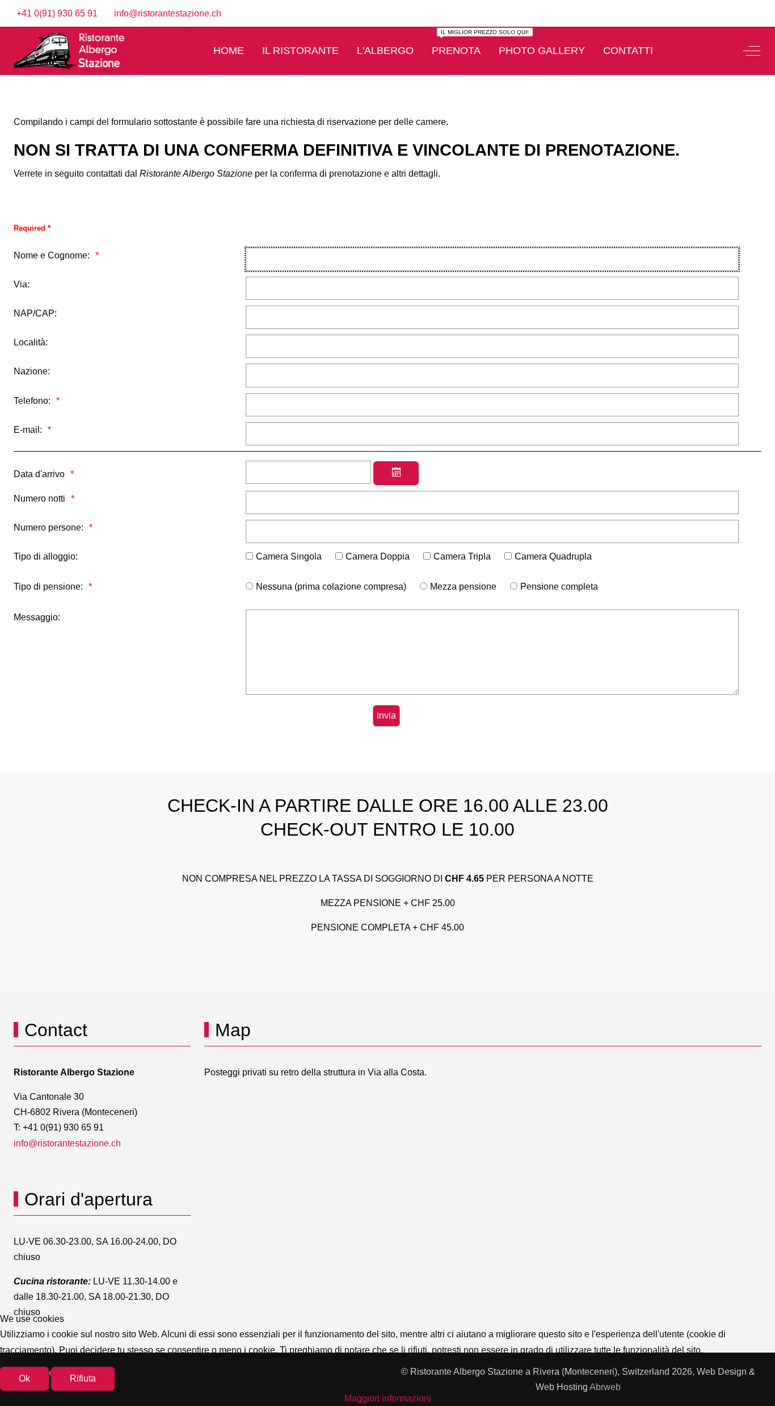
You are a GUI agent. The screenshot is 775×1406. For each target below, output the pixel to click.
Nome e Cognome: (52, 255)
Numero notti (39, 498)
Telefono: (32, 401)
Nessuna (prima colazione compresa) (331, 586)
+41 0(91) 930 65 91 (57, 13)
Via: (22, 284)
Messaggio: (37, 617)
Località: (31, 342)
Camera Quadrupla (553, 556)
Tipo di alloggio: (46, 556)
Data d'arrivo (39, 474)
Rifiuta (83, 1378)
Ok (24, 1378)
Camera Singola (289, 556)
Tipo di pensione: (48, 586)
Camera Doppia (378, 556)
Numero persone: (48, 527)
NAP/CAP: (35, 313)
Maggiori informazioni (387, 1398)
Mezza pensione (463, 586)
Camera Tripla (462, 556)
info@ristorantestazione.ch (167, 13)
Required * (32, 228)
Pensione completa (559, 586)
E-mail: (28, 430)
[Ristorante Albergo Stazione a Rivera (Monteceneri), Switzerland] (69, 50)
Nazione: (32, 371)
